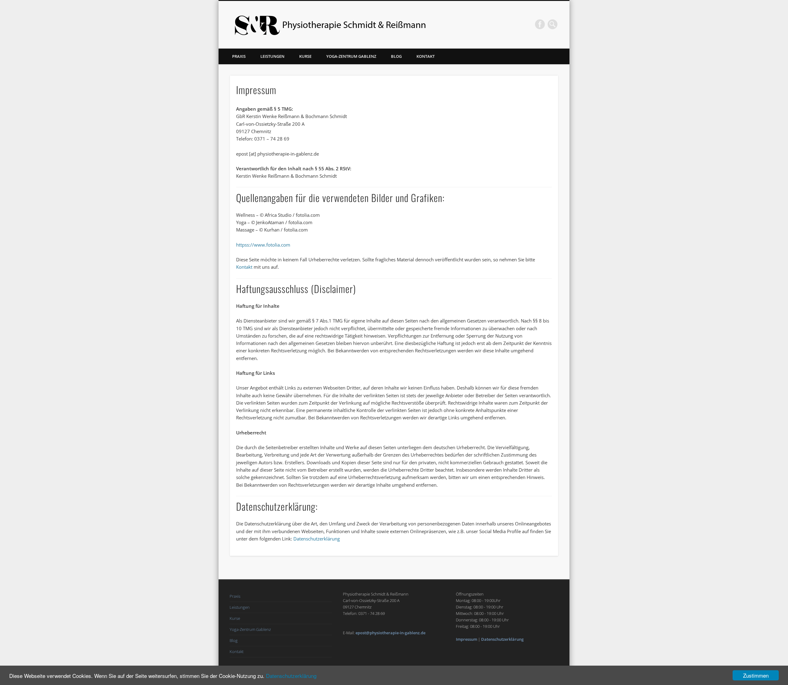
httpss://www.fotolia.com (263, 245)
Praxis (239, 56)
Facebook (540, 24)
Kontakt (425, 56)
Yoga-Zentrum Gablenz (351, 56)
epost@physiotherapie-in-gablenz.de (390, 633)
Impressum (466, 639)
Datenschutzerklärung (291, 675)
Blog (396, 56)
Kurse (305, 56)
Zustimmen (756, 675)
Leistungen (272, 56)
